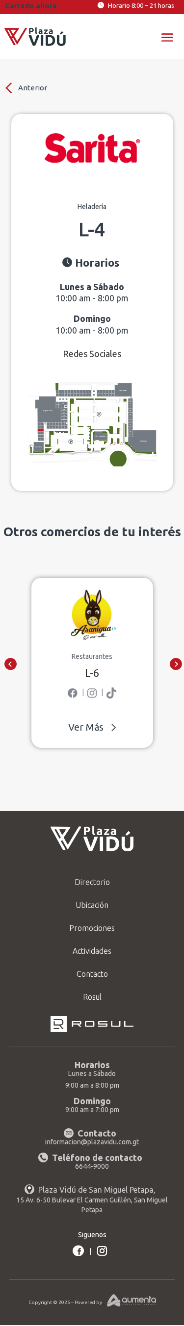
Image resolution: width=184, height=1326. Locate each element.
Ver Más (86, 727)
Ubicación (92, 905)
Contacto (92, 973)
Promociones (92, 928)
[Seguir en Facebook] (78, 1250)
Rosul (92, 996)
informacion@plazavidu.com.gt (92, 1142)
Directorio (92, 882)
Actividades (92, 951)
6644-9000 (92, 1166)
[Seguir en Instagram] (102, 1251)
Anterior (32, 88)
